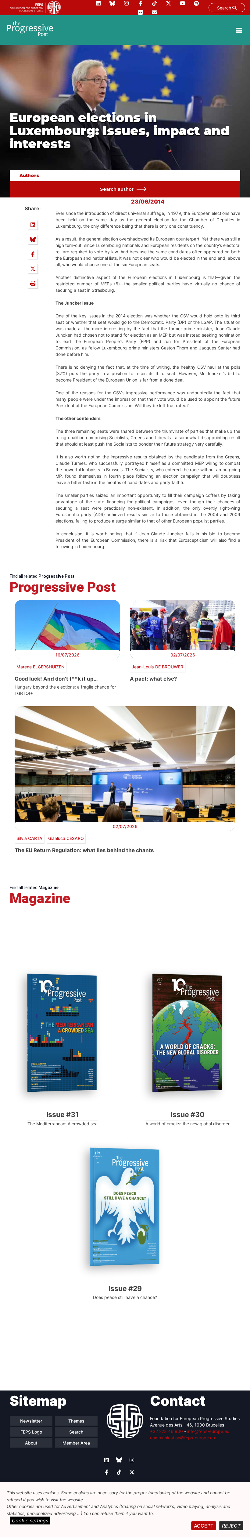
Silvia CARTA (29, 838)
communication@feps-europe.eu (182, 1437)
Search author (117, 189)
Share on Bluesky (33, 239)
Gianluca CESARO (66, 838)
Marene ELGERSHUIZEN (40, 666)
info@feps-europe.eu (208, 1431)
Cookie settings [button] (30, 1520)
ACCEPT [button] (203, 1526)
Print (33, 283)
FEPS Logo (31, 1431)
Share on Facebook (33, 254)
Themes (76, 1420)
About (31, 1442)
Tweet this (33, 268)
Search (224, 7)
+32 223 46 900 (166, 1431)
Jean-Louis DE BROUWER (157, 666)
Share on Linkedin (33, 225)
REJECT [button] (231, 1526)
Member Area (76, 1442)
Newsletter (31, 1420)
